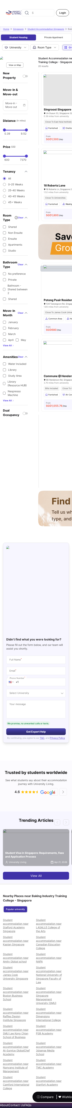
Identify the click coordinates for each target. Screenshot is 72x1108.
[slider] (4, 129)
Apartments (15, 244)
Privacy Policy (57, 738)
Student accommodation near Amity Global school (15, 957)
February (13, 328)
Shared (12, 226)
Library (12, 369)
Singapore (18, 29)
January (13, 322)
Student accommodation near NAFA (48, 957)
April (10, 339)
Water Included (17, 363)
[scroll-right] (63, 792)
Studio (12, 250)
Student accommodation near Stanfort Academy (48, 1081)
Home (6, 29)
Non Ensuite (15, 232)
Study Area (15, 375)
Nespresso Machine (14, 393)
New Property (9, 75)
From (54, 138)
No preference (17, 273)
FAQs (27, 1105)
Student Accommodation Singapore (46, 29)
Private (12, 279)
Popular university (15, 909)
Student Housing (18, 37)
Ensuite (12, 238)
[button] (11, 682)
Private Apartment (53, 37)
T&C (42, 738)
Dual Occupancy (11, 413)
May (23, 339)
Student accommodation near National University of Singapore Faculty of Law (49, 975)
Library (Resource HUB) (17, 383)
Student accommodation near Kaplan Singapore (15, 940)
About (4, 1105)
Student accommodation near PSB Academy (48, 1029)
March (12, 334)
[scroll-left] (54, 792)
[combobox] (38, 12)
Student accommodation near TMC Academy (48, 1064)
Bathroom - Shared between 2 (18, 289)
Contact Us (16, 1105)
